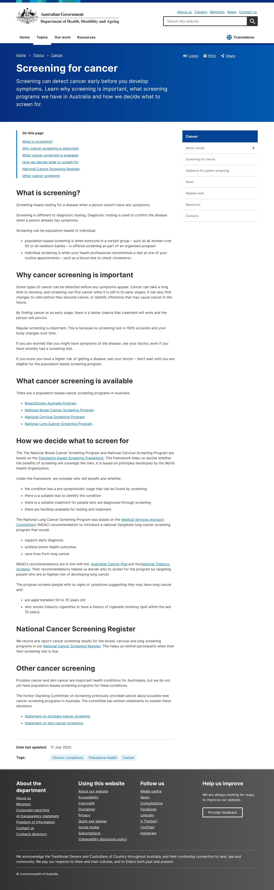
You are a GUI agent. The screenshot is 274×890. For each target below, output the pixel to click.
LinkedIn (147, 815)
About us (184, 12)
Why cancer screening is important (50, 148)
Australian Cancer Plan (109, 564)
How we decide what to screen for (50, 162)
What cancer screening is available (50, 155)
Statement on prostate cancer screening (57, 716)
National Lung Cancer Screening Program (58, 424)
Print (212, 56)
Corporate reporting (32, 810)
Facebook (148, 809)
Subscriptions (89, 833)
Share (230, 56)
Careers (201, 12)
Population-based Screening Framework (71, 458)
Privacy (84, 815)
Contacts (192, 216)
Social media (88, 827)
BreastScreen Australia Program (50, 403)
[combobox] (205, 21)
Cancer (57, 55)
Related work (195, 193)
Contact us (248, 12)
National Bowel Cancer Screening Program (59, 410)
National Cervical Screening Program (55, 417)
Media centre (151, 791)
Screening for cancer (200, 159)
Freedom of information (35, 822)
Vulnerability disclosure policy (102, 839)
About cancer (195, 148)
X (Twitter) (149, 821)
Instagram (148, 833)
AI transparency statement (37, 816)
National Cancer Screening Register (51, 169)
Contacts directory (31, 834)
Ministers (217, 12)
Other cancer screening (41, 176)
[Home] (67, 16)
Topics (42, 37)
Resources (86, 37)
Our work (62, 37)
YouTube (147, 827)
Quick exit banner (92, 821)
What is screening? (37, 141)
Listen (193, 56)
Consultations (151, 803)
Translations (244, 37)
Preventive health (103, 758)
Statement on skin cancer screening (54, 723)
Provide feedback (222, 812)
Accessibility (88, 797)
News (231, 12)
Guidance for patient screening (207, 170)
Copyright (86, 803)
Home (25, 37)
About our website (93, 791)
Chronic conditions (67, 758)
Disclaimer (86, 809)
